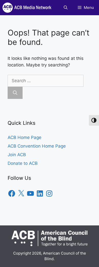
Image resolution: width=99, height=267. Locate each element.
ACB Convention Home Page (37, 146)
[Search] (15, 93)
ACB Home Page (24, 137)
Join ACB (17, 154)
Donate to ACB (23, 163)
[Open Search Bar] (66, 7)
